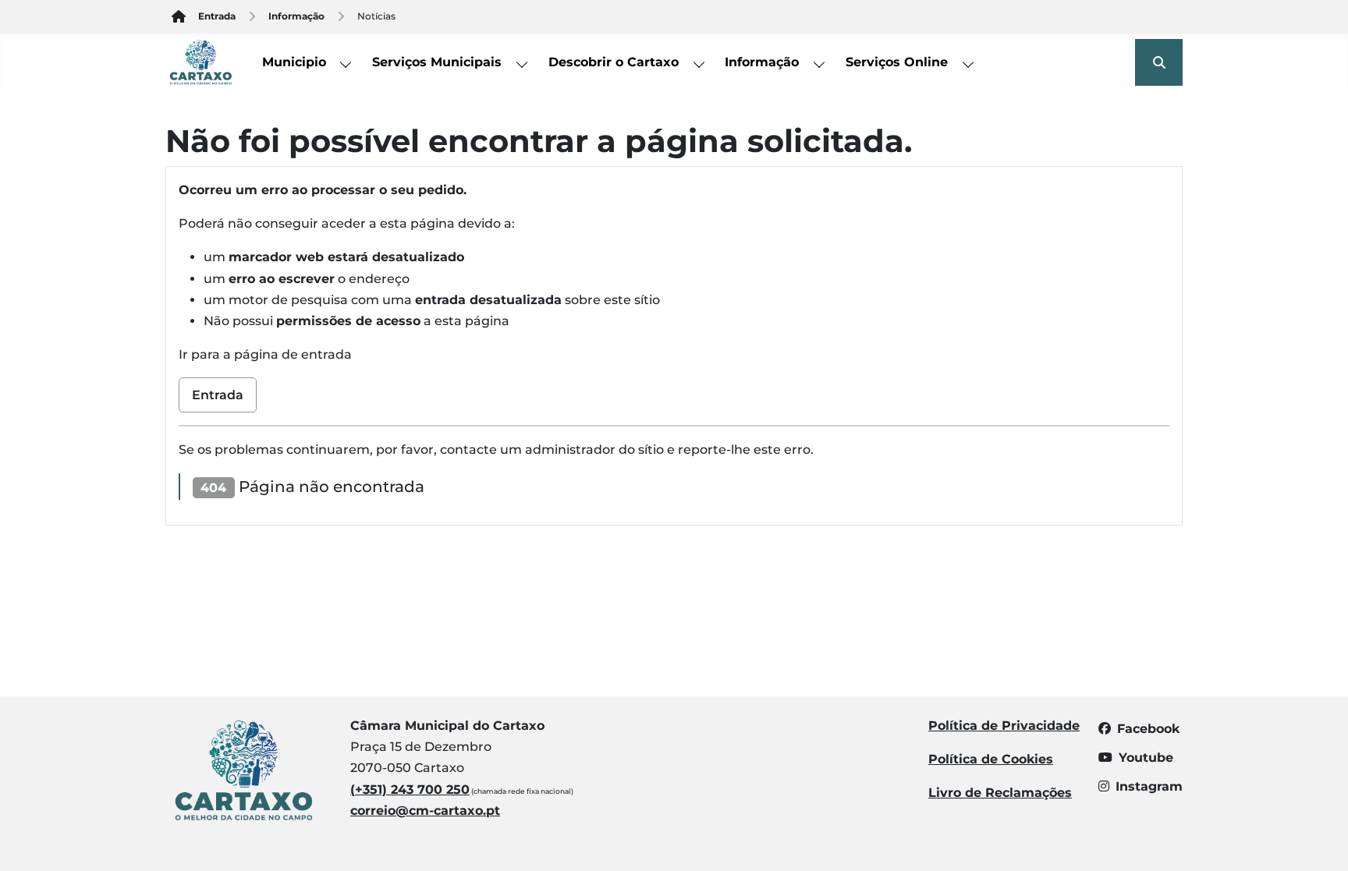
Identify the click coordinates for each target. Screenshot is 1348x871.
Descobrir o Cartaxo (613, 62)
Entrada (217, 395)
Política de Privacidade (1004, 725)
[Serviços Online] (969, 63)
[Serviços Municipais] (522, 63)
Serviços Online (897, 62)
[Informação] (820, 63)
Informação (762, 62)
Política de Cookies (990, 759)
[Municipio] (346, 63)
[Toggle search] (1159, 63)
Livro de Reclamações (1000, 792)
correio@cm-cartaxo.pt (425, 810)
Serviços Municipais (437, 62)
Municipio (294, 62)
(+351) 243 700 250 (410, 789)
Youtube (1146, 757)
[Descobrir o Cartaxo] (699, 63)
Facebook (1148, 728)
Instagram (1149, 786)
